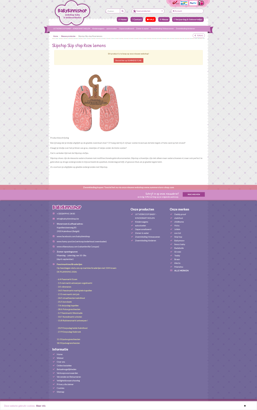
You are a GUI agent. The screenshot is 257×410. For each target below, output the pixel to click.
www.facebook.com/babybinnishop (73, 236)
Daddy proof (180, 214)
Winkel (60, 358)
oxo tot (177, 233)
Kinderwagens (98, 28)
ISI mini (177, 251)
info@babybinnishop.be (68, 218)
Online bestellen (64, 365)
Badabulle (179, 248)
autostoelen (112, 28)
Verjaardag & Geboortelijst (188, 19)
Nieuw (165, 19)
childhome (179, 221)
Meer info (41, 405)
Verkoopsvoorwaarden (67, 373)
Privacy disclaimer (65, 384)
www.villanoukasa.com (67, 246)
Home (123, 19)
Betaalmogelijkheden (66, 369)
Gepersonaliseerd (126, 28)
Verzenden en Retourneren (69, 376)
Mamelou (178, 266)
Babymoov (179, 240)
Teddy (177, 255)
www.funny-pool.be (66, 241)
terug (199, 35)
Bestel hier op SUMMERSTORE (129, 60)
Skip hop (178, 236)
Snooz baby (179, 244)
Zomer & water (142, 28)
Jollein (177, 229)
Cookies (60, 388)
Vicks (176, 225)
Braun (177, 259)
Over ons (61, 361)
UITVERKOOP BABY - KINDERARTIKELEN (71, 28)
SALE (151, 19)
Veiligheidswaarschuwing (68, 380)
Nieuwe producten (68, 36)
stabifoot (178, 218)
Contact (137, 19)
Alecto (177, 263)
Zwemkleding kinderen (185, 28)
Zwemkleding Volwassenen (162, 28)
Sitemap (60, 391)
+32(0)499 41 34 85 (66, 213)
